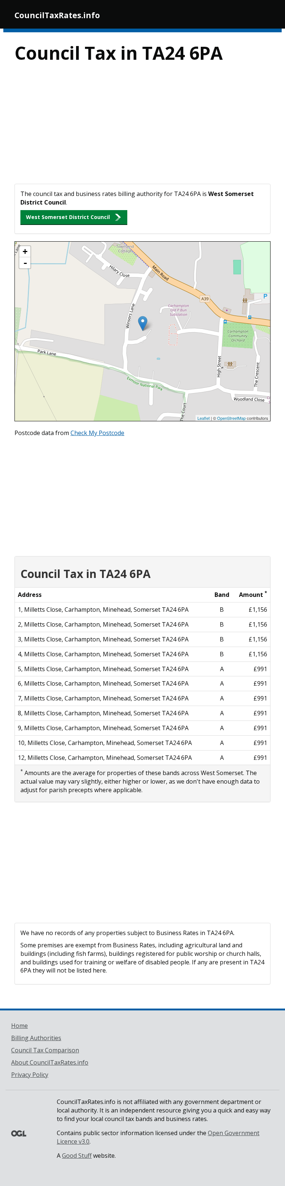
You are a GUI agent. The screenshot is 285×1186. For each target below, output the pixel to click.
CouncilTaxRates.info (57, 15)
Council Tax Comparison (45, 1050)
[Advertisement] (142, 128)
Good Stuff (77, 1155)
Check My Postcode (97, 433)
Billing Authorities (36, 1038)
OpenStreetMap (231, 418)
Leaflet (203, 418)
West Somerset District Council (68, 216)
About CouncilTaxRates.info (49, 1062)
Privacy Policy (29, 1075)
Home (19, 1026)
